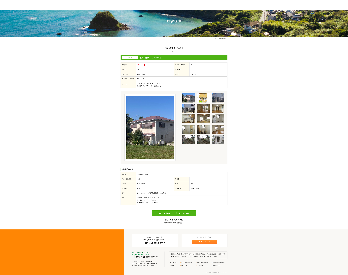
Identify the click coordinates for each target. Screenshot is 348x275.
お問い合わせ (216, 265)
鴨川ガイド (184, 265)
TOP (216, 38)
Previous (123, 127)
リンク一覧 (200, 265)
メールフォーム (205, 242)
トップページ (173, 262)
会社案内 (172, 265)
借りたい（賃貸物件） (203, 262)
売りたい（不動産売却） (219, 262)
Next (177, 127)
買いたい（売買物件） (187, 262)
